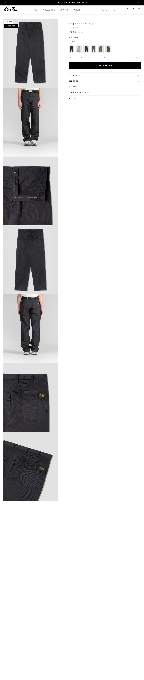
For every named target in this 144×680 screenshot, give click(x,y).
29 (88, 57)
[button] (37, 10)
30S (131, 57)
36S (137, 57)
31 (99, 57)
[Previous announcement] (5, 2)
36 (121, 57)
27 (77, 57)
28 (82, 57)
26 (71, 57)
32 (105, 57)
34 (116, 57)
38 (126, 57)
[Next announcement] (138, 2)
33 (110, 57)
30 (93, 57)
